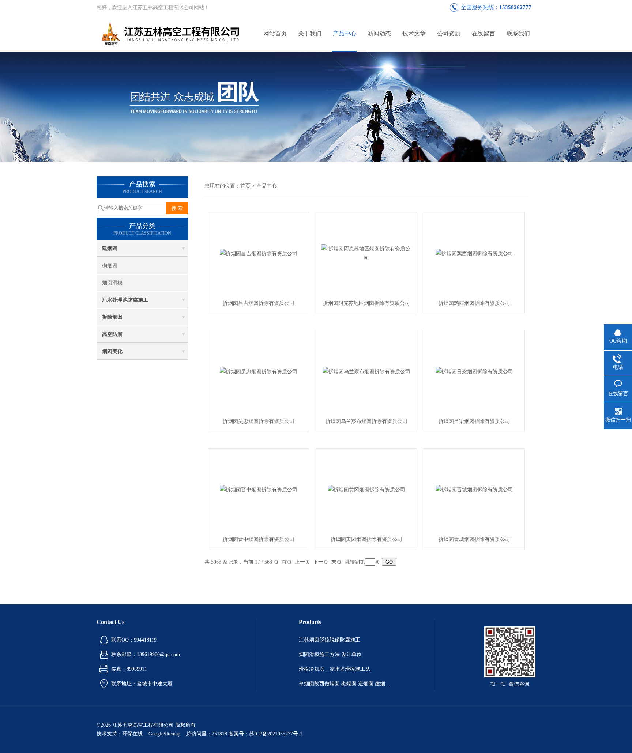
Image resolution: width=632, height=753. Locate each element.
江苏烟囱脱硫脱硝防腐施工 (329, 640)
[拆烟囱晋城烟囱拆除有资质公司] (474, 489)
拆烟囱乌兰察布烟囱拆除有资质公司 (366, 421)
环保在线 (132, 734)
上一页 (302, 562)
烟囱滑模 (112, 282)
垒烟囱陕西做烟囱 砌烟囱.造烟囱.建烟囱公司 (344, 683)
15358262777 (515, 7)
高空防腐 (112, 334)
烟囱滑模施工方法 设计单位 (330, 654)
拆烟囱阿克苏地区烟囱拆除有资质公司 (366, 303)
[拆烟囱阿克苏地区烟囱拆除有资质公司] (366, 253)
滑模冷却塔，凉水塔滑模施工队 (334, 669)
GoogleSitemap (164, 734)
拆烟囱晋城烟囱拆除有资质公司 (474, 539)
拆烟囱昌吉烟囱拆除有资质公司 (258, 303)
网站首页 (275, 33)
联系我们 (518, 33)
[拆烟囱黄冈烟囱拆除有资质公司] (366, 489)
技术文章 (414, 33)
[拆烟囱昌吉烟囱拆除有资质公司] (258, 253)
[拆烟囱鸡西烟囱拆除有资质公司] (474, 253)
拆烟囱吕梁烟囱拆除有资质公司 (474, 421)
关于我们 (309, 33)
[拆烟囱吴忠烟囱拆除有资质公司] (258, 371)
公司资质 (448, 33)
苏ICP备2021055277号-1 (275, 734)
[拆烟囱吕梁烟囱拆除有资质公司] (474, 371)
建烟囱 (109, 248)
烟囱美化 (112, 351)
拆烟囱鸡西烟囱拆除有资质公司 (474, 303)
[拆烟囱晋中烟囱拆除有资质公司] (258, 489)
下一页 (320, 562)
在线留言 (483, 33)
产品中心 (344, 33)
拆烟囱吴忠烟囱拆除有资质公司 (258, 421)
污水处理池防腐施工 (125, 300)
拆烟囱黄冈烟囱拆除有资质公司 (366, 539)
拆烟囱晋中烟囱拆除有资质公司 (258, 539)
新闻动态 (379, 33)
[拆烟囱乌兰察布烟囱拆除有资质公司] (366, 371)
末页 (336, 562)
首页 (245, 186)
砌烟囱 (109, 265)
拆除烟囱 (112, 317)
